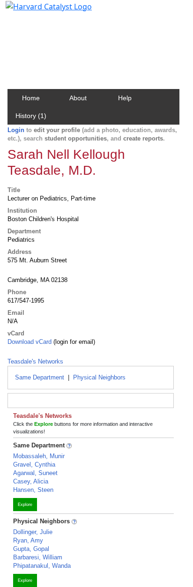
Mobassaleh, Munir (39, 456)
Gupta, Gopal (31, 548)
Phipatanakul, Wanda (42, 565)
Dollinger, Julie (32, 531)
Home (31, 98)
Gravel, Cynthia (34, 464)
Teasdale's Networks (35, 361)
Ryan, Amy (28, 540)
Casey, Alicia (30, 481)
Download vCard (29, 341)
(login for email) (73, 341)
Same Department (39, 377)
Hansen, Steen (33, 489)
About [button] (78, 98)
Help (125, 98)
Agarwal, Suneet (35, 472)
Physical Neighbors (99, 377)
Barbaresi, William (37, 557)
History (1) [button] (30, 115)
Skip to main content (39, 11)
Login (15, 130)
